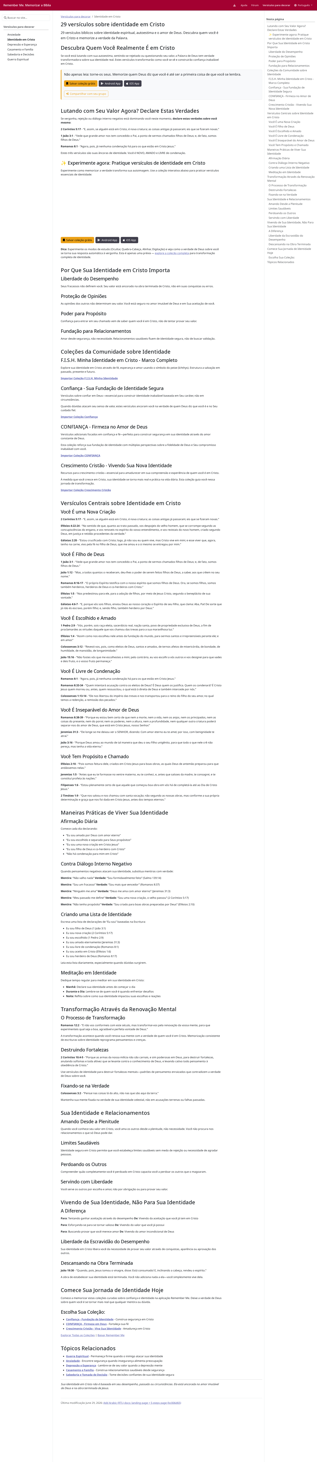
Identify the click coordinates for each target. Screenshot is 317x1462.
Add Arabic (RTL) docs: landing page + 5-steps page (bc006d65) (142, 1403)
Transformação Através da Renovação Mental (291, 179)
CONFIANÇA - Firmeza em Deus (86, 1324)
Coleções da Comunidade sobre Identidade (287, 72)
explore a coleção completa (172, 253)
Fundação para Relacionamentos (289, 65)
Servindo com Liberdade (284, 218)
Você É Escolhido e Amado (285, 131)
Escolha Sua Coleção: (282, 257)
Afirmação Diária (279, 158)
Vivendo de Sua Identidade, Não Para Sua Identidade (290, 224)
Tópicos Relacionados (280, 262)
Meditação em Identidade (285, 172)
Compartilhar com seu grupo (88, 94)
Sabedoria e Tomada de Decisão (86, 1375)
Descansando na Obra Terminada (290, 244)
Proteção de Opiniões (282, 56)
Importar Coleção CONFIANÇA (80, 455)
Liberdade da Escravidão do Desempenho (286, 237)
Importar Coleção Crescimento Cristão (86, 490)
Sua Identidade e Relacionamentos (289, 199)
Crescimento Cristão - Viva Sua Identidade (93, 1328)
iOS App (134, 83)
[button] (303, 5)
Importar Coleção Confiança (79, 417)
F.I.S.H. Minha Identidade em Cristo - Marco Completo (291, 81)
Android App (113, 83)
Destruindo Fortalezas (282, 190)
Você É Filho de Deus (281, 126)
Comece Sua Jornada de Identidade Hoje (289, 251)
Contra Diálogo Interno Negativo (289, 163)
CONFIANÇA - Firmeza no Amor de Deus (290, 98)
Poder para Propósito (282, 61)
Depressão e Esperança (81, 1365)
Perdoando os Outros (282, 213)
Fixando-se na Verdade (283, 194)
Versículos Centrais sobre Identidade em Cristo (290, 115)
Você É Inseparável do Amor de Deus (292, 140)
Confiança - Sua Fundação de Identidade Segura (287, 89)
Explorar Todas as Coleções (78, 1335)
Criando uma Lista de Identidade (289, 167)
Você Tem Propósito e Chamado (289, 145)
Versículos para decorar (76, 16)
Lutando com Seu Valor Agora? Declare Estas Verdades (286, 28)
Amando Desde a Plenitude (285, 204)
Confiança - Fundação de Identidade (89, 1319)
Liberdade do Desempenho (286, 52)
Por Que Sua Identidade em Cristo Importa (288, 45)
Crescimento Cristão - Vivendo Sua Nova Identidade (290, 106)
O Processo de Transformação (288, 185)
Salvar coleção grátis (82, 83)
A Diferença (276, 231)
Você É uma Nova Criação (284, 122)
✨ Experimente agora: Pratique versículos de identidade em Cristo (290, 36)
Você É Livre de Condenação (286, 136)
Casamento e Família (80, 1370)
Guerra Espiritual (77, 1356)
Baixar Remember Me (111, 1335)
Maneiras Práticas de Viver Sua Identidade (286, 151)
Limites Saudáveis (280, 208)
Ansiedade (73, 1361)
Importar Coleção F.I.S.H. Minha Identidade (89, 378)
